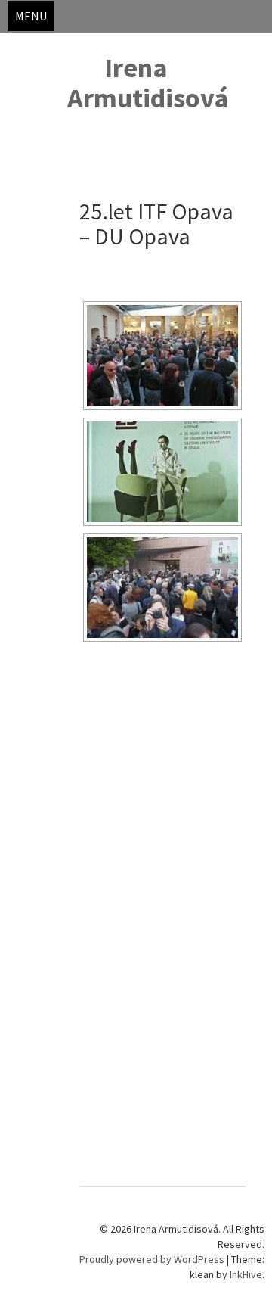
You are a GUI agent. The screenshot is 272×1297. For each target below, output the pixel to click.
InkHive (246, 1274)
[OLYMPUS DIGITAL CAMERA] (162, 471)
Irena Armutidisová (148, 83)
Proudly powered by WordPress (151, 1259)
